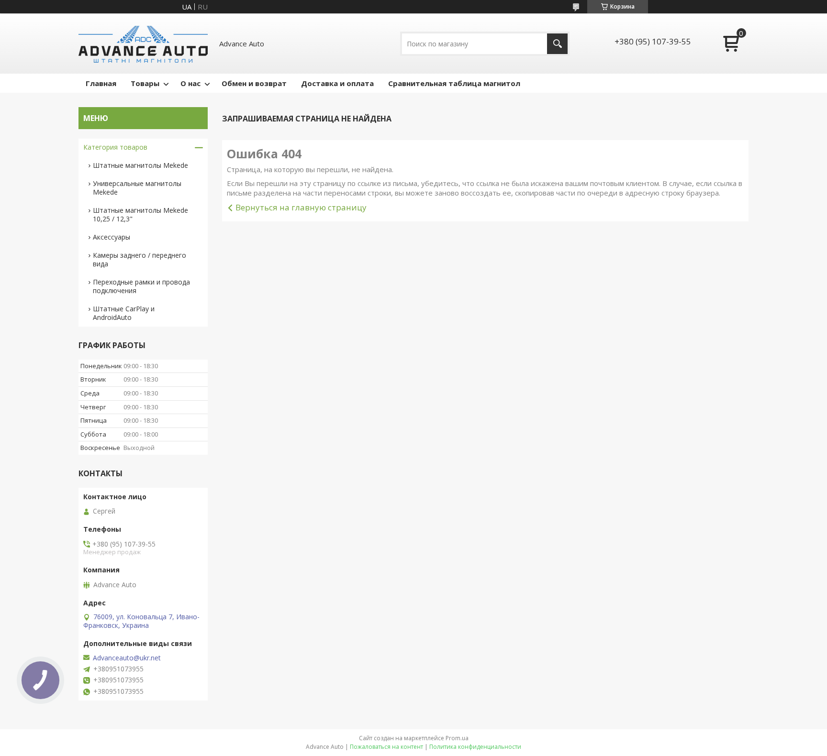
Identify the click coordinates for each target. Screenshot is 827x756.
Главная (101, 83)
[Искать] (557, 43)
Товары (145, 83)
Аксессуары (111, 236)
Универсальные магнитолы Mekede (137, 188)
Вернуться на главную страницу (301, 207)
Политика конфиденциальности (475, 747)
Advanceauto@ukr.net (127, 658)
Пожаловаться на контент (386, 747)
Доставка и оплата (337, 83)
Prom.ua (457, 738)
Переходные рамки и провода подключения (141, 286)
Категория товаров (115, 147)
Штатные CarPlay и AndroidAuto (124, 313)
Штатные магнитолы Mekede (140, 165)
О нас (190, 83)
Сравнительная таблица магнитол (454, 83)
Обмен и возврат (254, 83)
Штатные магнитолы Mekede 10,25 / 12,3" (140, 214)
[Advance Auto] (143, 43)
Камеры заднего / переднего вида (139, 259)
